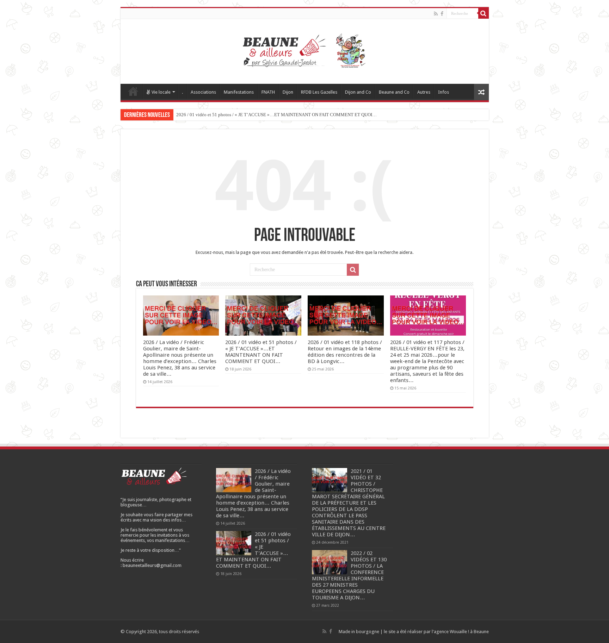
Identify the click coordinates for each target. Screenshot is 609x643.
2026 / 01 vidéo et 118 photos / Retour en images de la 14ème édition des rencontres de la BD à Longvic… (345, 351)
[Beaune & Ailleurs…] (305, 50)
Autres (423, 92)
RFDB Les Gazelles (319, 92)
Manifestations (239, 92)
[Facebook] (442, 14)
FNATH (268, 92)
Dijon (288, 92)
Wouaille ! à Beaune (469, 631)
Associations (203, 92)
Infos (443, 92)
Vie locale (161, 92)
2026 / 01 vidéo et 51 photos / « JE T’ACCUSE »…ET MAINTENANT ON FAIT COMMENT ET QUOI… (276, 114)
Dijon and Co (358, 92)
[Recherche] (483, 13)
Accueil (133, 91)
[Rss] (435, 14)
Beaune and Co (394, 92)
